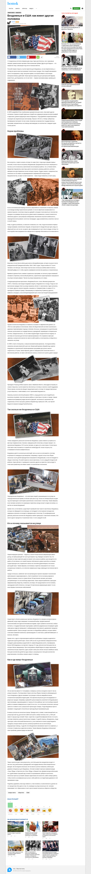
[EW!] (49, 810)
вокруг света (12, 792)
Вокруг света (11, 12)
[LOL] (27, 810)
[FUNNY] (32, 810)
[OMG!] (44, 810)
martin (13, 21)
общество (21, 792)
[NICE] (16, 810)
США (28, 792)
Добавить (76, 8)
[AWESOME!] (10, 810)
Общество (18, 12)
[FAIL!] (38, 810)
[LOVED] (21, 810)
